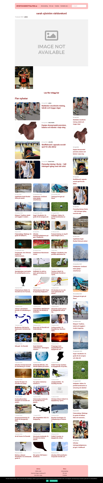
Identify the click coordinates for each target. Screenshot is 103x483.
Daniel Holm (51, 161)
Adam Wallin (51, 122)
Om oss (51, 6)
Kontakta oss (64, 6)
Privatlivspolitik (53, 480)
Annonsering (44, 6)
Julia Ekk (50, 142)
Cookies (57, 6)
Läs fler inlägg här (51, 93)
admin (26, 17)
